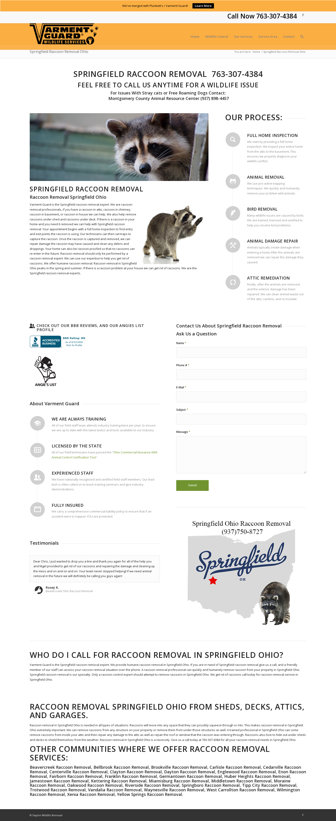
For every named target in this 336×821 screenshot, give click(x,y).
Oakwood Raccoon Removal (95, 785)
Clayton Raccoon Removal (136, 771)
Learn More (203, 6)
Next (198, 147)
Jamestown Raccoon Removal (59, 781)
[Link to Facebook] (302, 14)
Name (181, 343)
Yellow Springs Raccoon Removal (149, 794)
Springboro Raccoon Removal (211, 785)
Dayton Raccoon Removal (189, 771)
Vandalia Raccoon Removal (115, 789)
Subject (182, 410)
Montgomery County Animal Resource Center (153, 98)
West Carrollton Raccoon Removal (241, 789)
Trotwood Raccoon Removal (58, 789)
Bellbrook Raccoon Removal (120, 767)
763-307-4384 (276, 16)
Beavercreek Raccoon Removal (60, 767)
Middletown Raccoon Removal (241, 781)
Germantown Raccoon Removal (190, 776)
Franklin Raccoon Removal (131, 776)
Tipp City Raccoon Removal (269, 785)
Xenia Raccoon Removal (91, 794)
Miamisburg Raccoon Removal (179, 781)
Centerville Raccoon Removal (78, 771)
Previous (40, 147)
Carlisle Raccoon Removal (235, 767)
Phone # (182, 365)
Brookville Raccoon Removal (179, 767)
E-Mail (181, 387)
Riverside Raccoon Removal (152, 785)
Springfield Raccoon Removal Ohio (59, 51)
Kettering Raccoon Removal (119, 781)
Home (256, 51)
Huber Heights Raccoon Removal (257, 776)
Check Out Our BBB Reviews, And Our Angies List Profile (90, 327)
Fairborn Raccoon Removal (75, 776)
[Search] (301, 36)
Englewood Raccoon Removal (246, 771)
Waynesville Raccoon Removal (174, 789)
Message (183, 432)
